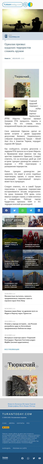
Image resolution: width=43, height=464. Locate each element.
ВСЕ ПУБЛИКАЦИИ (12, 349)
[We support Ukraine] (30, 4)
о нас (4, 423)
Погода (32, 406)
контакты (20, 423)
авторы (12, 423)
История (25, 404)
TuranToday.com (17, 414)
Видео (26, 406)
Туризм (32, 404)
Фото (21, 406)
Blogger (30, 442)
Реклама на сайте (20, 448)
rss (28, 423)
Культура (18, 404)
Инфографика (13, 406)
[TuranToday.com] (12, 4)
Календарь (6, 448)
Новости (11, 404)
